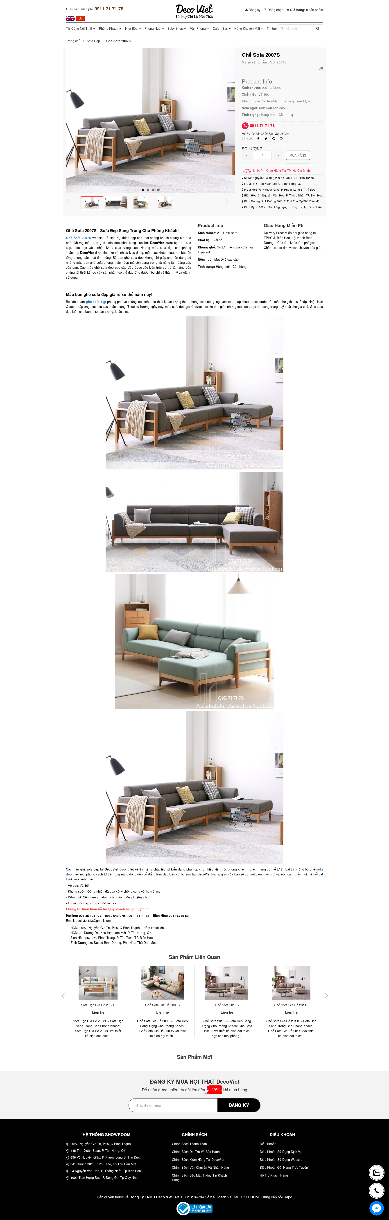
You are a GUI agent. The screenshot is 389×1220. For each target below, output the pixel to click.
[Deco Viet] (70, 18)
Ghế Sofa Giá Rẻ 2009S (98, 1005)
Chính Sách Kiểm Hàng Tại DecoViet (198, 1159)
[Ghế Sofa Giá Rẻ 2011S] (227, 983)
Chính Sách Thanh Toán (189, 1143)
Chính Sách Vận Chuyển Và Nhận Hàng (200, 1167)
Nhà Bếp (131, 28)
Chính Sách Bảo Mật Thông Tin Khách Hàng (199, 1177)
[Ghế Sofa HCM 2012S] (291, 983)
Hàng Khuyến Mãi (247, 28)
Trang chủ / (76, 40)
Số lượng (252, 148)
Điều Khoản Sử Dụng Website (281, 1159)
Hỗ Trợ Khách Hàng (274, 1175)
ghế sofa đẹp (96, 301)
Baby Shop (175, 28)
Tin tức (272, 28)
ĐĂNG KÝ (239, 1105)
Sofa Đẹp (93, 40)
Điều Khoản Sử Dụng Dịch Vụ (281, 1151)
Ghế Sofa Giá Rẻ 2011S (227, 1005)
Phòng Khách (108, 28)
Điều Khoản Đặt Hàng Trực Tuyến (284, 1167)
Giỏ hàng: (306, 9)
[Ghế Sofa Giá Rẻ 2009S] (98, 983)
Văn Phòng (198, 28)
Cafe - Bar (220, 28)
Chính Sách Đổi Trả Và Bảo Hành (196, 1151)
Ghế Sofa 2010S (162, 1005)
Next (230, 202)
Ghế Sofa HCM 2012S (291, 1005)
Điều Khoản (268, 1143)
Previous (70, 202)
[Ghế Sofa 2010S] (162, 983)
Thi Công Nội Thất (79, 28)
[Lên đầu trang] (378, 1157)
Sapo (288, 1197)
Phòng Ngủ (153, 28)
